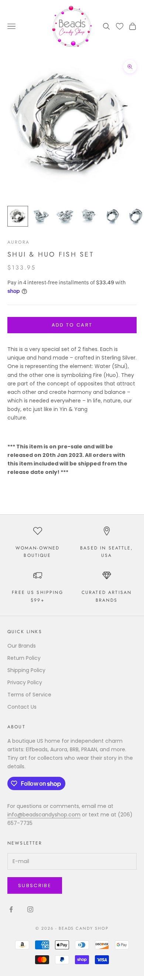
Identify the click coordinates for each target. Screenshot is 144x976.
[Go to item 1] (17, 216)
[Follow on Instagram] (30, 909)
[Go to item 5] (112, 216)
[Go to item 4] (88, 216)
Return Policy (24, 658)
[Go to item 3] (65, 216)
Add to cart (72, 324)
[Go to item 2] (41, 216)
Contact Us (22, 707)
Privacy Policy (24, 682)
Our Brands (21, 645)
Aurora (18, 242)
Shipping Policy (26, 670)
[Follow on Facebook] (11, 909)
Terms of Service (29, 694)
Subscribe (34, 885)
